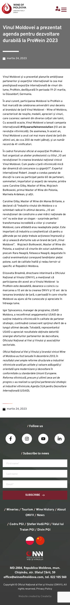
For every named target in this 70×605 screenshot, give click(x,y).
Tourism (27, 510)
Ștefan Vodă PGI (38, 524)
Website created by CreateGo (35, 596)
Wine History (45, 510)
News (41, 515)
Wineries (12, 510)
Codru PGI (17, 524)
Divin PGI (43, 530)
